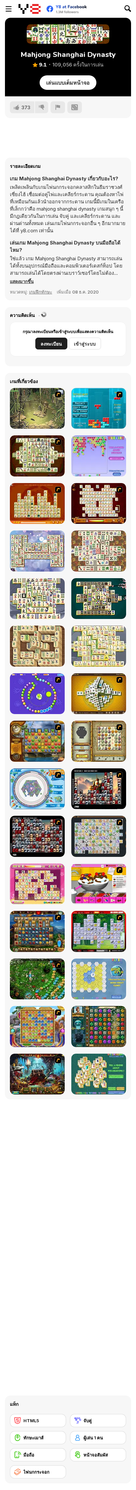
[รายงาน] (58, 107)
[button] (22, 281)
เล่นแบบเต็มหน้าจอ (68, 82)
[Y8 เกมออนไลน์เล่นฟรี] (29, 9)
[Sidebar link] (8, 8)
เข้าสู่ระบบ (85, 344)
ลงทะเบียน (51, 344)
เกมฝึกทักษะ (40, 292)
